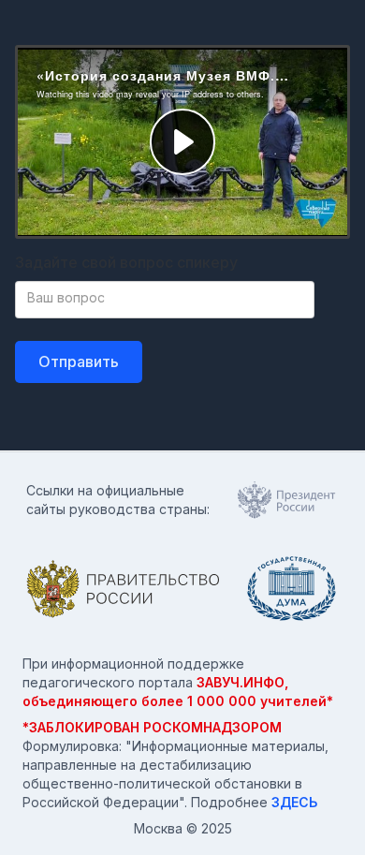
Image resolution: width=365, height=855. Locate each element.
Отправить (78, 361)
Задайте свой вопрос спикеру (126, 262)
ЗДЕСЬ (294, 802)
